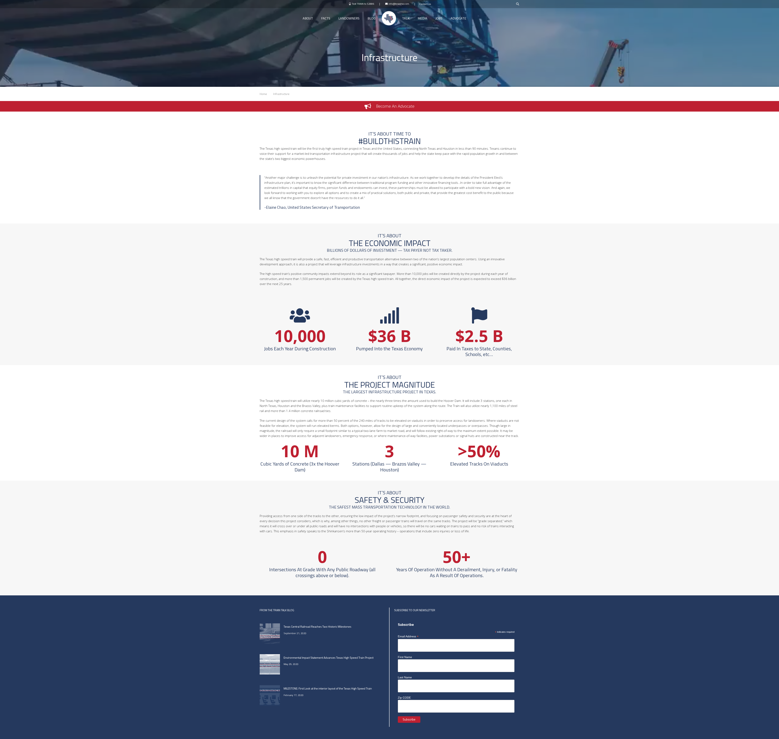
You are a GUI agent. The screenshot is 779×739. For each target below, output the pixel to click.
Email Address (408, 636)
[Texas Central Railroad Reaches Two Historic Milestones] (270, 633)
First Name (405, 657)
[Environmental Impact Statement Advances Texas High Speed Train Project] (270, 664)
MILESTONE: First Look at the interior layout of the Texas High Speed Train (328, 688)
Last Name (405, 677)
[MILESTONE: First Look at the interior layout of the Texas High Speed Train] (270, 695)
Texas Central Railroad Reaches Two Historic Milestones (317, 626)
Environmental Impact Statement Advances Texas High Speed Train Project (328, 657)
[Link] (389, 18)
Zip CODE (404, 697)
